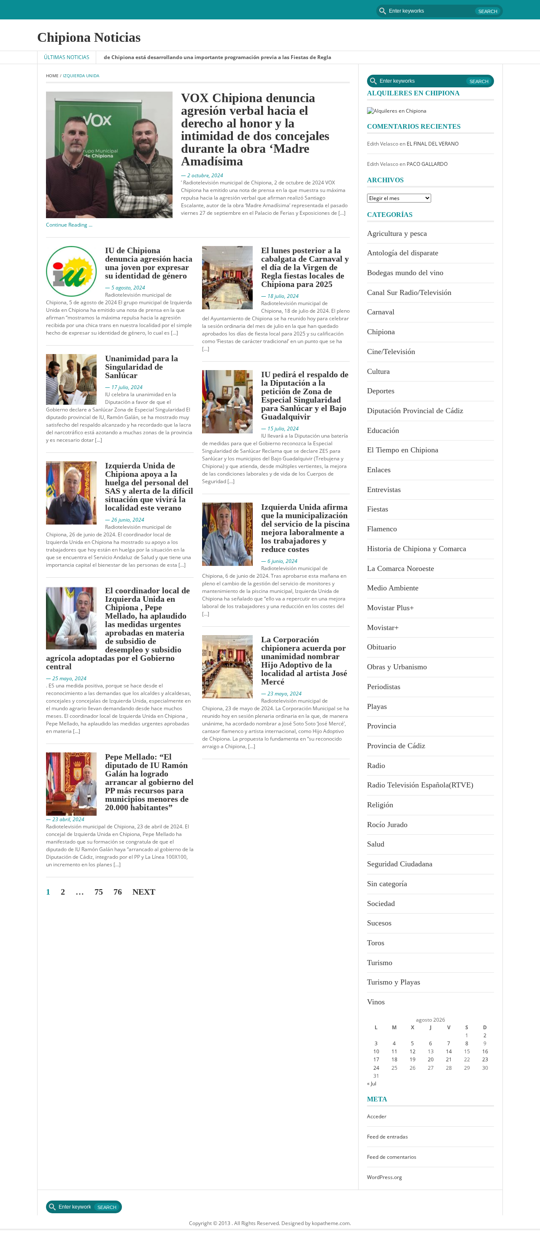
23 (485, 1059)
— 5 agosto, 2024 (125, 287)
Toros (375, 943)
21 (449, 1059)
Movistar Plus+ (390, 607)
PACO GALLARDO (427, 164)
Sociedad (381, 903)
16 (485, 1051)
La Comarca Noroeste (400, 568)
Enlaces (379, 469)
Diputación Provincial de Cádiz (415, 410)
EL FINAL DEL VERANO (433, 143)
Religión (380, 805)
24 (376, 1067)
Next (143, 891)
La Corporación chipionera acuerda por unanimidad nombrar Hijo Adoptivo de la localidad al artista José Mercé (304, 660)
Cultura (378, 371)
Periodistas (383, 686)
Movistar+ (383, 627)
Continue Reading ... (69, 224)
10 (376, 1051)
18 (394, 1059)
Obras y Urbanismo (397, 667)
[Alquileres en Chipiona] (397, 110)
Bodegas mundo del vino (405, 272)
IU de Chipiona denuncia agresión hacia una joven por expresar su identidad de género (148, 263)
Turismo (379, 962)
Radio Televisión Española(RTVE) (420, 785)
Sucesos (379, 923)
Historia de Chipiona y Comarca (416, 548)
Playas (377, 706)
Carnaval (380, 312)
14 (449, 1051)
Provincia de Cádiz (396, 745)
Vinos (376, 1002)
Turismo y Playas (393, 982)
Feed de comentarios (391, 1156)
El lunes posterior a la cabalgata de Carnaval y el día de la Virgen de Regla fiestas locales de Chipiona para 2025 (305, 267)
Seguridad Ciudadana (399, 864)
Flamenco (382, 529)
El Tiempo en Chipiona (402, 450)
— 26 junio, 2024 (124, 519)
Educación (383, 430)
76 (117, 891)
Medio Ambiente (392, 588)
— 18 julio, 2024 (280, 296)
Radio (376, 765)
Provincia (381, 726)
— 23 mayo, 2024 (281, 693)
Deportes (380, 391)
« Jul (371, 1083)
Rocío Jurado (387, 824)
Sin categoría (387, 883)
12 (413, 1051)
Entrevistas (384, 489)
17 (376, 1059)
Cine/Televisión (391, 351)
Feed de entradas (387, 1136)
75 (98, 891)
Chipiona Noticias (88, 37)
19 (413, 1059)
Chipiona (381, 331)
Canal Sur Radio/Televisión (409, 292)
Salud (375, 844)
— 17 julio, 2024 (124, 387)
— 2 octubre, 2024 (202, 175)
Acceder (376, 1116)
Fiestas (377, 509)
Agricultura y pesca (397, 233)
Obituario (381, 647)
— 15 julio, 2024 (280, 428)
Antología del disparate (402, 253)
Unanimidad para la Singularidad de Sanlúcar (141, 367)
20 (431, 1059)
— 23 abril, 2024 (65, 819)
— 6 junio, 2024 (279, 561)
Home (52, 75)
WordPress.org (384, 1177)
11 (394, 1051)
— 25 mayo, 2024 (66, 678)
